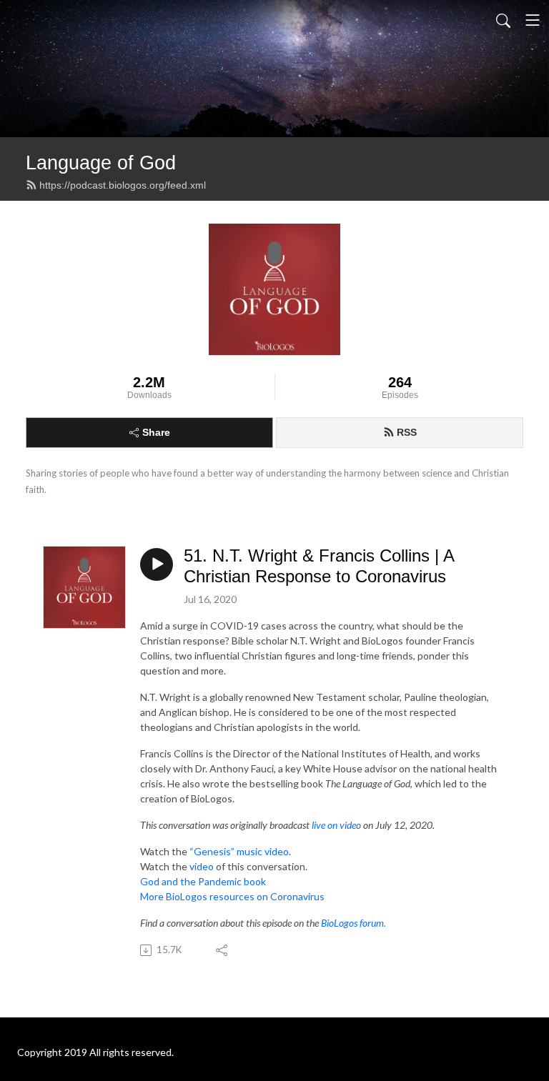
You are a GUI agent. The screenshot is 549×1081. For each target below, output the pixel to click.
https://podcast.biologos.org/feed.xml (122, 185)
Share (156, 432)
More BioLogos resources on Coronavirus (232, 896)
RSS (407, 432)
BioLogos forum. (353, 923)
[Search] (503, 20)
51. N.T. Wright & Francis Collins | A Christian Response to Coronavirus (319, 566)
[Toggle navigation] (532, 20)
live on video (336, 825)
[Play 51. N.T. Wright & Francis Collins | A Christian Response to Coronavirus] (156, 564)
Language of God (101, 162)
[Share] (222, 950)
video (201, 866)
